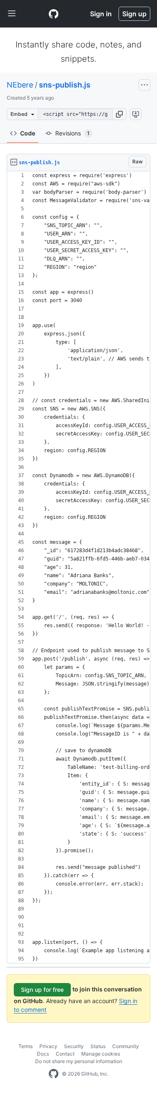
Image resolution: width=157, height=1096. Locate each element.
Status (98, 1046)
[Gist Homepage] (54, 14)
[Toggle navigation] (12, 13)
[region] (78, 567)
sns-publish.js (64, 84)
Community (125, 1046)
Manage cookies (100, 1054)
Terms (25, 1046)
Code (27, 133)
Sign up (134, 14)
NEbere (20, 84)
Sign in (101, 14)
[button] (119, 114)
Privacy (48, 1046)
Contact (65, 1054)
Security (74, 1046)
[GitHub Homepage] (54, 1073)
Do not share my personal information (78, 1061)
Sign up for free (42, 989)
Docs (43, 1054)
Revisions (72, 133)
